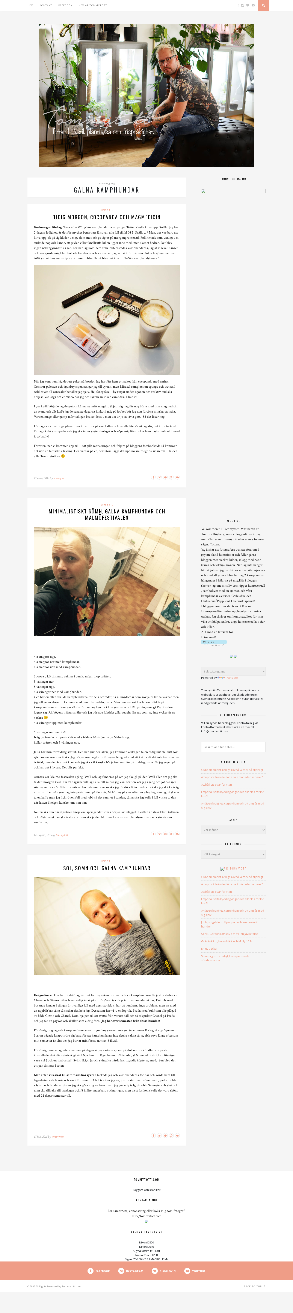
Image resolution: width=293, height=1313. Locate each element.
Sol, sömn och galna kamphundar (107, 868)
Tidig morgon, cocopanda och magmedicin (107, 217)
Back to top (253, 1286)
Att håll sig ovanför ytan (216, 784)
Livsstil (107, 210)
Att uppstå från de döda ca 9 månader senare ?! (232, 777)
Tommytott (238, 868)
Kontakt (45, 5)
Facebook (65, 5)
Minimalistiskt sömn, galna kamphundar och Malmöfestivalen (106, 514)
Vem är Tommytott (93, 5)
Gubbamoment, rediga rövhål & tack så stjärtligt (232, 770)
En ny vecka (209, 948)
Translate (231, 678)
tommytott (59, 478)
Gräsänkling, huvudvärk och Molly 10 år (226, 941)
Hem (30, 5)
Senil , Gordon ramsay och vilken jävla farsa (229, 934)
